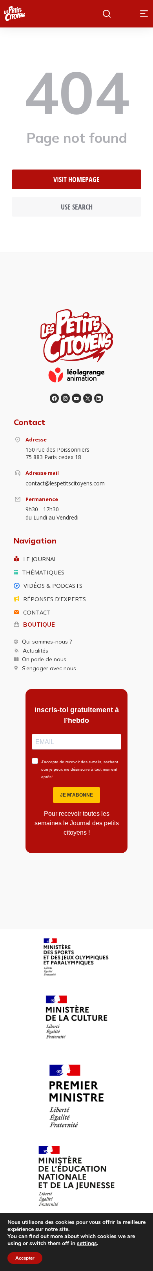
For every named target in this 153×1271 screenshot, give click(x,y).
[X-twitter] (87, 398)
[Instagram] (65, 398)
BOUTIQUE (39, 624)
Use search (77, 207)
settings (87, 1243)
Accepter (25, 1258)
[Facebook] (54, 398)
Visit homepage (76, 179)
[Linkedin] (98, 398)
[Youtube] (76, 398)
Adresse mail (42, 472)
